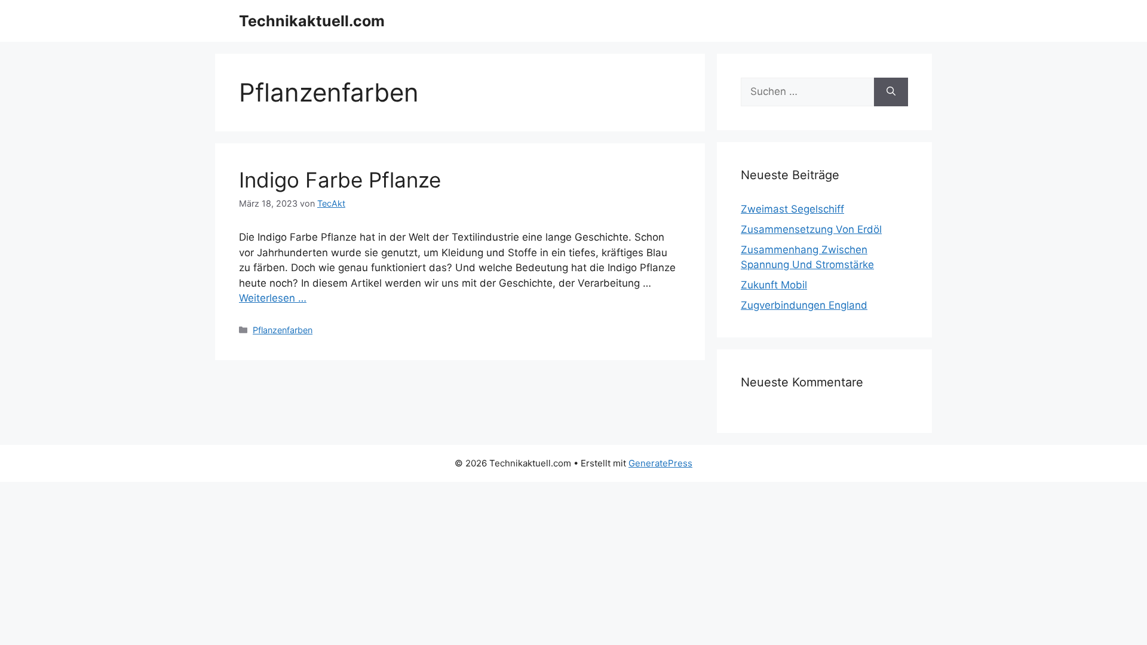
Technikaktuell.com (312, 21)
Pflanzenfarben (282, 330)
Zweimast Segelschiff (792, 209)
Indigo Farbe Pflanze (340, 179)
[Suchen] (891, 92)
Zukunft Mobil (774, 285)
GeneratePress (660, 463)
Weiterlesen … (272, 298)
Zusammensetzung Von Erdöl (811, 229)
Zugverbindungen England (804, 305)
